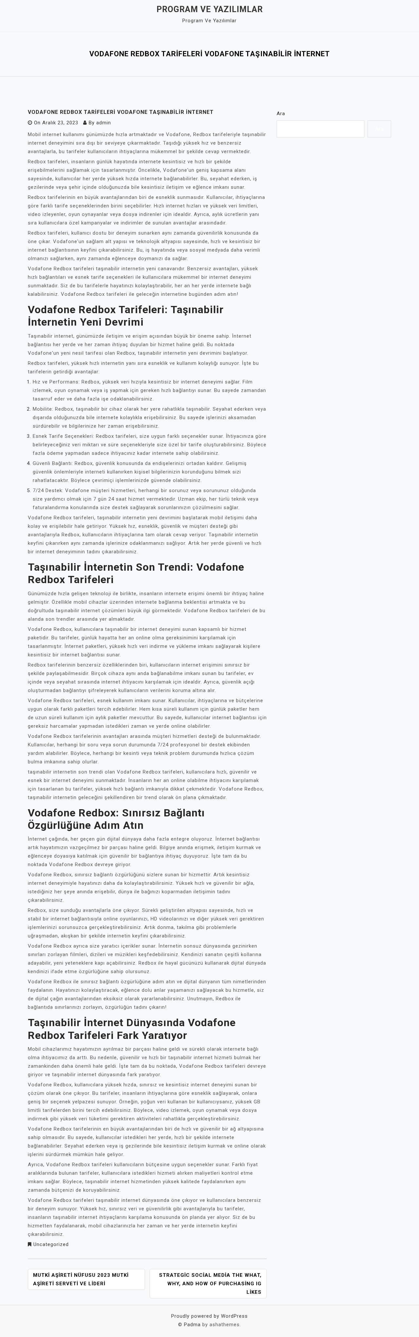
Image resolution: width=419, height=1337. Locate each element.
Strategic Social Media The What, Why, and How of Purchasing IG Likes (210, 1283)
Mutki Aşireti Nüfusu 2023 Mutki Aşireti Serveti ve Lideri (81, 1279)
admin (103, 123)
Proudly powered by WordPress (209, 1316)
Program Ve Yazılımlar (209, 9)
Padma (192, 1325)
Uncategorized (51, 1244)
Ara (281, 113)
